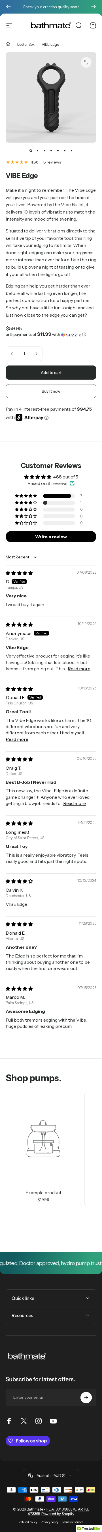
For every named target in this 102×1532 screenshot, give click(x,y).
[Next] (93, 7)
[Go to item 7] (71, 150)
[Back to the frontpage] (8, 44)
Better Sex (26, 44)
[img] (19, 573)
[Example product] (43, 1138)
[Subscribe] (86, 1397)
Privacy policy (49, 1522)
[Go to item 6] (64, 150)
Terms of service (72, 1522)
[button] (51, 334)
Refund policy (28, 1522)
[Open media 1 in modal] (86, 62)
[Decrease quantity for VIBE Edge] (12, 354)
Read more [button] (79, 668)
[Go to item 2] (37, 150)
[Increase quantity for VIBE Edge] (36, 354)
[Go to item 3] (44, 150)
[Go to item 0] (30, 150)
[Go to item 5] (57, 150)
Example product (43, 1192)
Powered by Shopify (57, 1513)
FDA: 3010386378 (61, 1509)
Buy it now (51, 391)
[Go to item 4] (51, 150)
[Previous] (8, 7)
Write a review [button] (51, 536)
